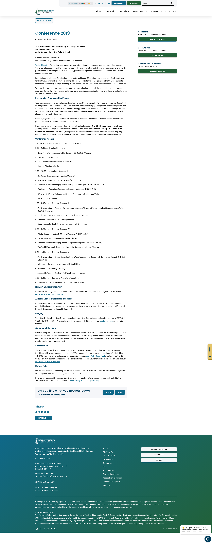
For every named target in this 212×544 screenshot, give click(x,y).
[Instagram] (105, 3)
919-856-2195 (47, 473)
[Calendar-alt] (95, 3)
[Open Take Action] (161, 11)
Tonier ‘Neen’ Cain (42, 65)
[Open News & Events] (146, 11)
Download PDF (43, 418)
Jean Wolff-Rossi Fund (95, 356)
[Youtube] (108, 3)
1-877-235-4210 (60, 476)
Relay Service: (46, 482)
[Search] (171, 3)
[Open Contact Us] (175, 11)
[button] (36, 412)
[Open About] (103, 11)
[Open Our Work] (116, 11)
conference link (106, 321)
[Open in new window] (169, 528)
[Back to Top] (55, 528)
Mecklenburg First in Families (47, 361)
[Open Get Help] (128, 11)
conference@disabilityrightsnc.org (49, 294)
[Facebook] (98, 3)
